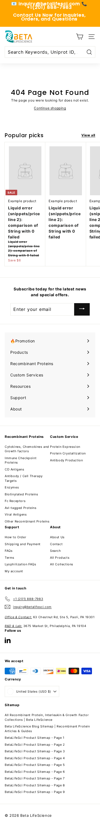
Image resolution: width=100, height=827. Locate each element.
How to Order (15, 537)
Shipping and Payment (23, 544)
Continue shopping (50, 108)
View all (88, 135)
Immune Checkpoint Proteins (20, 460)
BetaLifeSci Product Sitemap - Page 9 (35, 792)
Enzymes (12, 487)
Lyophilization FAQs (20, 564)
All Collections (61, 564)
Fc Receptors (15, 501)
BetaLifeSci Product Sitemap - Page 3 (35, 751)
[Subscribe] (82, 309)
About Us (57, 537)
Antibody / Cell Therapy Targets (24, 478)
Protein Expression (65, 447)
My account (14, 571)
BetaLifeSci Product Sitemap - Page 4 (35, 758)
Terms (9, 558)
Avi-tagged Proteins (20, 508)
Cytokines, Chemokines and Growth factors (27, 449)
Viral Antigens (16, 514)
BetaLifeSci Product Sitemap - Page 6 (35, 772)
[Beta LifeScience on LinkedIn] (8, 640)
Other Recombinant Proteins (27, 521)
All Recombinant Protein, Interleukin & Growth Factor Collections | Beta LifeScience (47, 717)
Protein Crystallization (68, 453)
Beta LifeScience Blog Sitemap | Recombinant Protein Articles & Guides (47, 728)
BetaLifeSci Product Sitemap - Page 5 (35, 765)
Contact (56, 544)
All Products (59, 558)
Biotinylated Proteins (21, 494)
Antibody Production (66, 460)
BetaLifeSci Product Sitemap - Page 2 (35, 745)
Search (55, 551)
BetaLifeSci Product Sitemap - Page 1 (34, 738)
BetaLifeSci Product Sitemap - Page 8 (35, 785)
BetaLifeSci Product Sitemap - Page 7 (35, 778)
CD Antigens (14, 469)
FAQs (8, 551)
